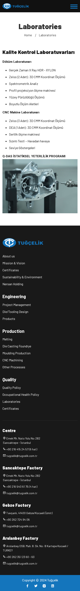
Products (8, 319)
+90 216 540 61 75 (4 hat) (21, 486)
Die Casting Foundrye (16, 346)
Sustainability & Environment (22, 277)
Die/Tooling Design (15, 312)
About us (8, 256)
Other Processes (13, 367)
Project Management (16, 305)
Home (28, 35)
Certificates (10, 270)
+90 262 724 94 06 (18, 519)
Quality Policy (11, 387)
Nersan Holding (12, 284)
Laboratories (47, 35)
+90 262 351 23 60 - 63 (20, 557)
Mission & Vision (13, 263)
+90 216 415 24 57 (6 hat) (21, 449)
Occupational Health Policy (20, 394)
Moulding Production (16, 353)
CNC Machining (12, 360)
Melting (7, 339)
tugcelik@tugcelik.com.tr (21, 456)
